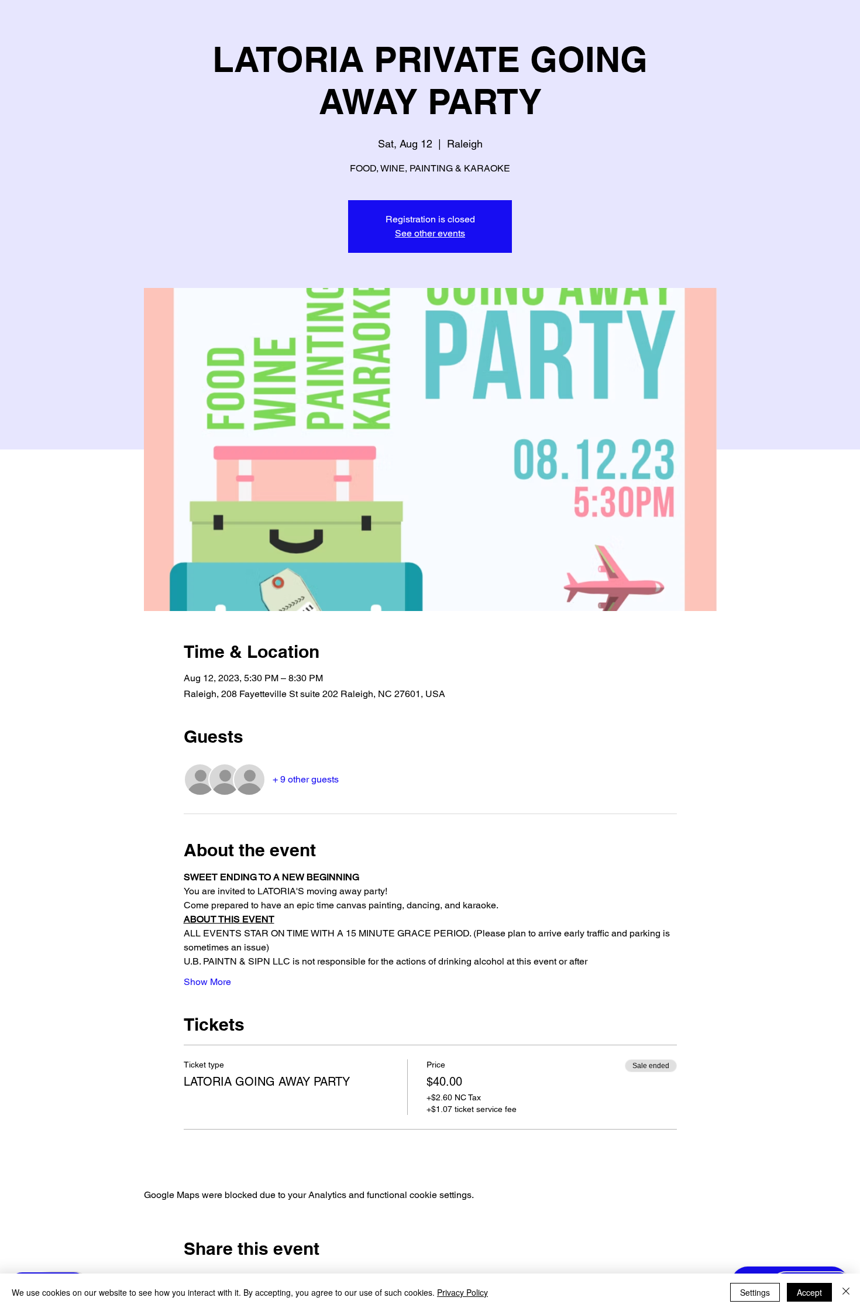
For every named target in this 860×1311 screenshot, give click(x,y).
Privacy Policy (462, 1292)
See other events (430, 233)
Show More (207, 981)
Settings (755, 1292)
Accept (809, 1292)
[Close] (846, 1292)
